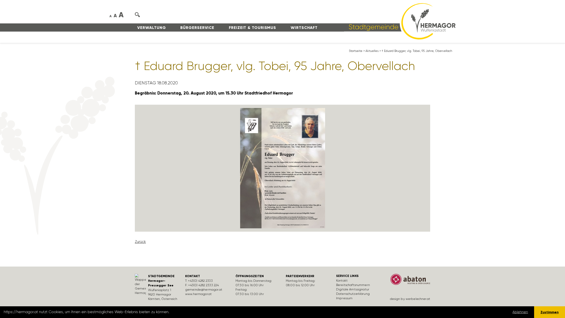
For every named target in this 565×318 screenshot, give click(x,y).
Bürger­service (197, 27)
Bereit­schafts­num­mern (353, 285)
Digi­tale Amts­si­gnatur (352, 289)
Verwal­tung (151, 27)
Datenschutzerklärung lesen (195, 312)
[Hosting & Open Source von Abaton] (408, 281)
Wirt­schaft (304, 27)
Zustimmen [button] (550, 312)
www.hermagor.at (198, 294)
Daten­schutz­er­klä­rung (353, 293)
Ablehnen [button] (520, 312)
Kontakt (342, 280)
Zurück (140, 241)
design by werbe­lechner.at (410, 299)
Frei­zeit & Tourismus (252, 27)
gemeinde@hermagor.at (203, 289)
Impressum (344, 298)
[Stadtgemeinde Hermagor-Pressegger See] (381, 21)
